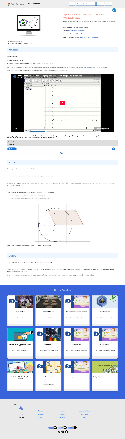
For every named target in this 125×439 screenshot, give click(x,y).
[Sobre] (18, 411)
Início (71, 4)
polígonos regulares (101, 67)
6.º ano (78, 34)
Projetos (40, 417)
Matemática (82, 37)
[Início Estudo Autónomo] (17, 4)
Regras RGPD (84, 414)
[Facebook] (66, 431)
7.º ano (83, 34)
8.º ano (88, 34)
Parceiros (62, 417)
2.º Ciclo (75, 37)
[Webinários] (52, 427)
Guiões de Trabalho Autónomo (85, 4)
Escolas (62, 411)
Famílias (62, 414)
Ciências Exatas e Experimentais (76, 30)
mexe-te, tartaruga (88, 67)
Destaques (40, 411)
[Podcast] (72, 427)
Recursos (100, 4)
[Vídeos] (62, 427)
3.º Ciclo (88, 37)
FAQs (84, 417)
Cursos (109, 4)
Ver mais (113, 394)
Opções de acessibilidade (84, 411)
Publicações (40, 414)
